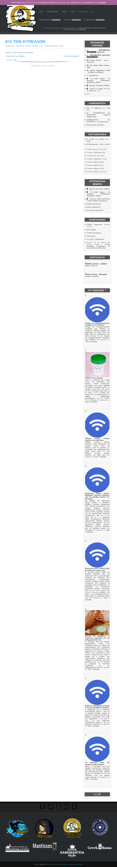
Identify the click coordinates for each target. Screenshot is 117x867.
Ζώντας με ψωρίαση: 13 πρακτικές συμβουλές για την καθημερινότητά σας (97, 638)
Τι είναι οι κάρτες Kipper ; (95, 165)
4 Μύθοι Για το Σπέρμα (94, 378)
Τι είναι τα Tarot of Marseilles (96, 149)
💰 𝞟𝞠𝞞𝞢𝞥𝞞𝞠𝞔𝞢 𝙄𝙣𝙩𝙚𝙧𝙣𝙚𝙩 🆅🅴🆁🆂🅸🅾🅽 (98, 56)
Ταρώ (41, 12)
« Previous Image (11, 60)
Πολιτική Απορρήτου (94, 233)
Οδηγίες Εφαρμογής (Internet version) (98, 225)
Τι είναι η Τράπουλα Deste (96, 153)
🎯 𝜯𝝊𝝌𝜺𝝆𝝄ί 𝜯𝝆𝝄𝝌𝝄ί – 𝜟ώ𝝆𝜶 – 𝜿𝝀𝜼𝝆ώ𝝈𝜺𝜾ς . (98, 61)
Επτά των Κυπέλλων (70, 56)
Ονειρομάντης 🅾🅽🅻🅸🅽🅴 (49, 20)
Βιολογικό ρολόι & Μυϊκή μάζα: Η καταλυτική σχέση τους (97, 569)
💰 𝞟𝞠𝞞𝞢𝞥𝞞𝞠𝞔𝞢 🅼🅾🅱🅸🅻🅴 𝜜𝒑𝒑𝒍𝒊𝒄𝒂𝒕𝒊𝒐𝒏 (98, 51)
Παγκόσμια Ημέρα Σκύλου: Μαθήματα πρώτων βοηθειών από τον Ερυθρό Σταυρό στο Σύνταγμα (97, 496)
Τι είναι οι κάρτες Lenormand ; (97, 172)
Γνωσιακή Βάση (52, 12)
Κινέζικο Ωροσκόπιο (94, 204)
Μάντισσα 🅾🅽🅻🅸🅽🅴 (72, 20)
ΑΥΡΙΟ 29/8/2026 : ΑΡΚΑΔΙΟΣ (96, 274)
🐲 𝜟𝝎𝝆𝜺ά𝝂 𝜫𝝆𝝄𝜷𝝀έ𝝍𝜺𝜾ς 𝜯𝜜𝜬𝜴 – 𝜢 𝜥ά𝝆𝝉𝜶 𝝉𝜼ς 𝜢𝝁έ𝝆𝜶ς (98, 71)
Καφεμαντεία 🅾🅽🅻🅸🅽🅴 (94, 20)
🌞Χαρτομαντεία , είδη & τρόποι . (98, 145)
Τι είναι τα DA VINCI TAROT (96, 156)
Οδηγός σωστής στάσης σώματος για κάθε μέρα (97, 439)
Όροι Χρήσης (91, 230)
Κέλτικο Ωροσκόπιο (94, 207)
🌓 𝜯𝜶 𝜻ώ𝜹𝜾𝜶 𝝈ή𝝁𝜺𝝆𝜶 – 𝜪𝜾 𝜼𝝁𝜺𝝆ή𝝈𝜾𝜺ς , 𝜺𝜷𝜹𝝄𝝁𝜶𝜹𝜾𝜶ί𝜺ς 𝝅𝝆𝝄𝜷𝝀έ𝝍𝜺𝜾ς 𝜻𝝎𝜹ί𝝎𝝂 (98, 80)
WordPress (80, 864)
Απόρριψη (102, 2)
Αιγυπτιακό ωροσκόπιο (95, 210)
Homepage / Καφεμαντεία (95, 239)
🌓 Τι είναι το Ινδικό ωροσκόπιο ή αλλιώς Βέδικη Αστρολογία (98, 200)
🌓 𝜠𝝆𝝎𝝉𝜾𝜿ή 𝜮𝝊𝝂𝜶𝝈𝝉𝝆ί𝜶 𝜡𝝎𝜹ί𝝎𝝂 (98, 85)
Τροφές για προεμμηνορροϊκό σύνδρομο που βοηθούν (97, 324)
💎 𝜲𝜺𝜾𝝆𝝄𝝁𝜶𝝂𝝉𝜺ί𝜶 (92, 75)
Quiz (92, 12)
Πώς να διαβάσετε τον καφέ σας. (98, 109)
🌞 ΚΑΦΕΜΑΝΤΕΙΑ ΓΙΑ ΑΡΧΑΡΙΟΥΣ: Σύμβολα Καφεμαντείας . (98, 115)
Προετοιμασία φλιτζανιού (95, 125)
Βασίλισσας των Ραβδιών (16, 56)
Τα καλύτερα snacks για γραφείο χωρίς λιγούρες (97, 763)
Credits (72, 12)
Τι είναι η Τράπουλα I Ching (97, 159)
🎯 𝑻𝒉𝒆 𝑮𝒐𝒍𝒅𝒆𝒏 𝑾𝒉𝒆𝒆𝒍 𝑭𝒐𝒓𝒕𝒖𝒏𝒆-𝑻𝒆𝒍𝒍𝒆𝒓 (98, 66)
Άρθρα (64, 12)
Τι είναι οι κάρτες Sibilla (95, 168)
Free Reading (82, 12)
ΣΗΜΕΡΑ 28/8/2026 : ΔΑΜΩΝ (95, 264)
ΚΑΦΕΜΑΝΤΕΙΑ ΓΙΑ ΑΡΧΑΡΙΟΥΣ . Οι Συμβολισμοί (98, 121)
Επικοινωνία (91, 236)
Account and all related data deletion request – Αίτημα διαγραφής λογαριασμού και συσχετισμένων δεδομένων (74, 29)
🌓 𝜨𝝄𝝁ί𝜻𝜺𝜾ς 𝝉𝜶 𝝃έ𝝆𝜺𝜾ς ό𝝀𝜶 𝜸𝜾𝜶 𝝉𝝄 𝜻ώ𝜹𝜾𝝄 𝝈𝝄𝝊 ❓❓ (98, 90)
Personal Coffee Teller (27, 46)
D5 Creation (63, 864)
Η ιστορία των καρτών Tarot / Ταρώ (98, 140)
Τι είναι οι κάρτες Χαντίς (95, 162)
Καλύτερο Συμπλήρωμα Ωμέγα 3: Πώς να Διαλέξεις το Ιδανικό (97, 707)
